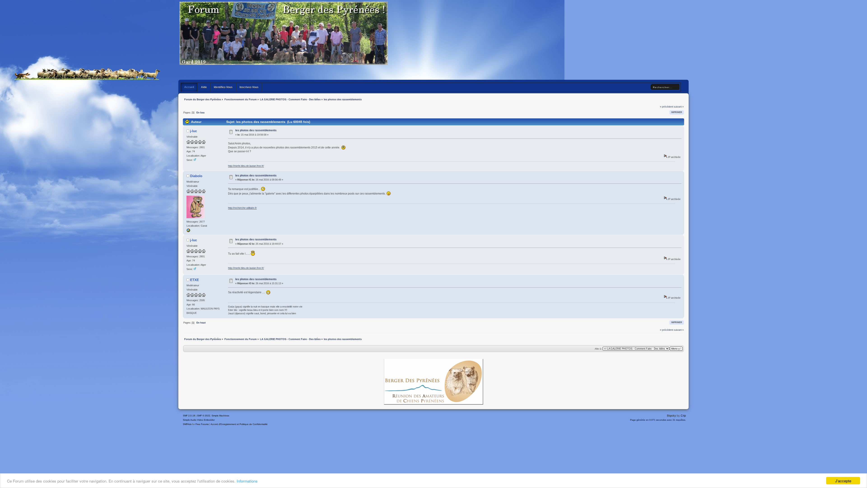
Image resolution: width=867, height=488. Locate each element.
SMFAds (187, 424)
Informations (247, 481)
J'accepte (843, 480)
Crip (683, 415)
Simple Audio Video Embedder (199, 420)
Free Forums (202, 424)
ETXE (194, 280)
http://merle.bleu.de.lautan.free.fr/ (246, 165)
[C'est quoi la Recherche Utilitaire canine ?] (188, 231)
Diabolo (196, 176)
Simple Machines (220, 415)
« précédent (666, 106)
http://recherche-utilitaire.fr (242, 207)
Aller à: (598, 348)
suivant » (679, 106)
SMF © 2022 (203, 415)
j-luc (193, 131)
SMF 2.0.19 (189, 415)
